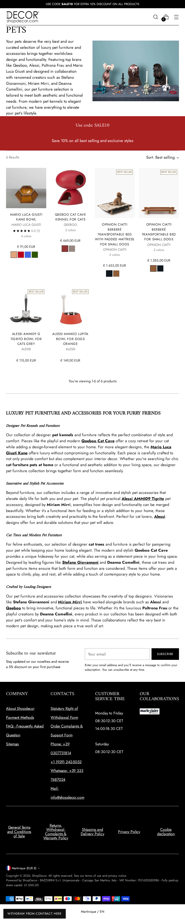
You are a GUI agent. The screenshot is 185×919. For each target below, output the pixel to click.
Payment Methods (20, 717)
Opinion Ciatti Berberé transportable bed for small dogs (159, 232)
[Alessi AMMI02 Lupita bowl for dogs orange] (70, 307)
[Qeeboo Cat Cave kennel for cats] (70, 188)
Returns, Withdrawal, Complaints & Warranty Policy (55, 832)
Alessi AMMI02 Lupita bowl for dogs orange (70, 338)
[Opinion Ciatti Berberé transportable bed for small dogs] (159, 193)
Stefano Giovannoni (80, 562)
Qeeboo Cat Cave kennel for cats (70, 217)
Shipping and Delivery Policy (92, 832)
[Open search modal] (156, 17)
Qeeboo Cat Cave (97, 441)
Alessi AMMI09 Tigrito (143, 498)
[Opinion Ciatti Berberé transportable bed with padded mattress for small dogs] (115, 193)
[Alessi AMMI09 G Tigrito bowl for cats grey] (26, 307)
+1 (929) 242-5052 (66, 762)
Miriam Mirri (70, 602)
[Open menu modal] (176, 17)
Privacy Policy (129, 831)
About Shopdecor (20, 708)
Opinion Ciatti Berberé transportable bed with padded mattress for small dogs (114, 234)
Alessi (159, 516)
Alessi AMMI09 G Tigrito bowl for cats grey (26, 338)
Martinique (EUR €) (24, 868)
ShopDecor (39, 875)
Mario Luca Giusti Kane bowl (26, 217)
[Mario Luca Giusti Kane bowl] (26, 188)
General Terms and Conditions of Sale (19, 832)
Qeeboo (13, 608)
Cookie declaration (166, 832)
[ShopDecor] (23, 16)
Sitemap (12, 744)
